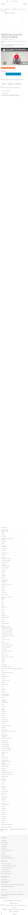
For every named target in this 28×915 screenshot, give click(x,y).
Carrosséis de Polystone (6, 558)
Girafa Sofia (4, 548)
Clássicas (4, 554)
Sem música (4, 592)
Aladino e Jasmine (5, 643)
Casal (3, 609)
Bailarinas (4, 539)
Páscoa (3, 806)
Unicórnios (4, 550)
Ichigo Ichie (4, 801)
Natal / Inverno (4, 729)
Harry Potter (4, 787)
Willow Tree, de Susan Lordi (7, 597)
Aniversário (4, 816)
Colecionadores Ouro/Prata (7, 824)
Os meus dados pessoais (6, 871)
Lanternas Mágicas (5, 694)
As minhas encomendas (6, 863)
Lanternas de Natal (5, 746)
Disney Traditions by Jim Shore (8, 635)
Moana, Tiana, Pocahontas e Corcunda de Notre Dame (12, 668)
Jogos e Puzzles (5, 719)
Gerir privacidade (3, 897)
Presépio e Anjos (5, 740)
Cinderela (3, 658)
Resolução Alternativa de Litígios (8, 857)
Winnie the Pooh (5, 684)
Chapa (3, 708)
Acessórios (4, 536)
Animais (3, 545)
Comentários (5, 93)
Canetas (3, 781)
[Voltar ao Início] (1, 9)
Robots (3, 709)
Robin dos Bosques (5, 676)
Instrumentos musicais (6, 725)
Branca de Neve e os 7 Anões (7, 656)
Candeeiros (4, 768)
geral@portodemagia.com (9, 886)
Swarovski (4, 569)
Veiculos (3, 717)
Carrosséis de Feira (5, 562)
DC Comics (4, 789)
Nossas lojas (4, 846)
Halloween (4, 812)
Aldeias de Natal (5, 742)
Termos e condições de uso (7, 850)
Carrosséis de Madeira (6, 560)
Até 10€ (3, 820)
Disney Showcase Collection (7, 629)
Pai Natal (3, 692)
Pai (2, 601)
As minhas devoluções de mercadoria (9, 865)
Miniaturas (4, 564)
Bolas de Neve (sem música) (7, 774)
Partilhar (10, 84)
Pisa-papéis (4, 779)
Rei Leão (3, 678)
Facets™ (3, 637)
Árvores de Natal (5, 735)
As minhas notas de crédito (7, 867)
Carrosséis (4, 557)
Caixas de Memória (5, 623)
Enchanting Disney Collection (7, 633)
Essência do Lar (5, 752)
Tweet (4, 84)
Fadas (3, 543)
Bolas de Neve (4, 579)
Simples (3, 534)
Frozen (3, 662)
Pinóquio (3, 682)
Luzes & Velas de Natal (6, 750)
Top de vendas (4, 844)
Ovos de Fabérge (5, 567)
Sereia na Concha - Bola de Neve (18, 829)
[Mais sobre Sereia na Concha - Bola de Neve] (5, 830)
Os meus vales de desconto (7, 873)
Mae (2, 599)
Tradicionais (4, 701)
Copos (3, 753)
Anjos (3, 588)
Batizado (3, 814)
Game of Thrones (5, 791)
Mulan (3, 670)
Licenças (3, 786)
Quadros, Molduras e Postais (7, 772)
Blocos (3, 783)
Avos (3, 603)
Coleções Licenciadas (6, 626)
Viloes (3, 686)
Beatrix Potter (4, 793)
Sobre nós (4, 852)
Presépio (3, 613)
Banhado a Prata (5, 594)
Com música (4, 581)
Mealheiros (4, 727)
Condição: (10, 39)
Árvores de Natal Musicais (7, 738)
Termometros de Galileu (6, 761)
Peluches (3, 723)
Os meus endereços (5, 869)
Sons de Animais (5, 702)
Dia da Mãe (4, 808)
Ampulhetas (4, 770)
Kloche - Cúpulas (5, 776)
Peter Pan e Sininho (5, 680)
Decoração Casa (5, 757)
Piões (3, 704)
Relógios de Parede (5, 764)
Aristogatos (4, 649)
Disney (3, 625)
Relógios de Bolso (5, 766)
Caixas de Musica (5, 529)
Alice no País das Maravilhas (7, 645)
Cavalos (3, 582)
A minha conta (4, 861)
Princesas (4, 541)
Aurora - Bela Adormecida (6, 651)
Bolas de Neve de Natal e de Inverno (9, 731)
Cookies (3, 854)
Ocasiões (3, 803)
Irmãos (3, 605)
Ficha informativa (6, 90)
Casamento (4, 818)
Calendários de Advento (6, 748)
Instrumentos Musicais (6, 565)
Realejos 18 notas (5, 531)
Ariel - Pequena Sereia (6, 647)
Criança (3, 573)
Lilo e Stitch (4, 664)
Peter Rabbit (4, 546)
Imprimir (4, 79)
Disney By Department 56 (7, 631)
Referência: (3, 39)
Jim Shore (4, 688)
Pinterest (18, 84)
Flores (3, 619)
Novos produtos (5, 842)
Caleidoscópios (4, 721)
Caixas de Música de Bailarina (7, 538)
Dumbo (3, 660)
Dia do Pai (4, 810)
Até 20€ (3, 822)
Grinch (3, 795)
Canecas (3, 755)
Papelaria (3, 778)
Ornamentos (4, 615)
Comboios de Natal (5, 744)
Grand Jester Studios (6, 639)
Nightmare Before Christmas (7, 672)
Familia (3, 598)
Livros (3, 532)
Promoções (4, 840)
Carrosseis (4, 713)
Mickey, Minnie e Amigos (6, 666)
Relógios (3, 763)
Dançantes (4, 575)
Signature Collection (5, 617)
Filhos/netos (4, 607)
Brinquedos (4, 699)
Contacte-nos (4, 848)
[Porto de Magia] (14, 4)
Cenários (3, 697)
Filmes (3, 642)
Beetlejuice (4, 799)
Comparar (9, 79)
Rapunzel (3, 674)
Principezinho (4, 552)
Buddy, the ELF (5, 797)
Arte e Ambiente (5, 760)
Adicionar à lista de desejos (18, 79)
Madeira (3, 577)
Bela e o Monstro (5, 654)
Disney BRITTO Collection (7, 627)
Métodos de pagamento (6, 856)
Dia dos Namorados (5, 804)
